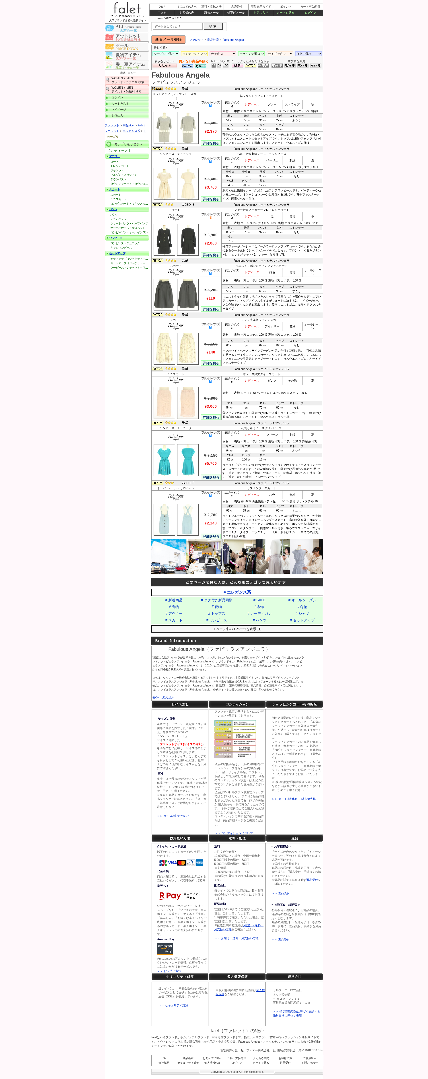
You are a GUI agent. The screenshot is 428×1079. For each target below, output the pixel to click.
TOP (164, 1058)
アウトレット (128, 36)
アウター (114, 156)
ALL (128, 26)
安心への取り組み (163, 697)
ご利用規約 (309, 1058)
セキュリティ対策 (188, 1062)
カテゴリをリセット (127, 144)
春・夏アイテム (130, 64)
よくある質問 (261, 1058)
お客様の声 (285, 1058)
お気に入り (118, 115)
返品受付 (285, 1062)
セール (122, 45)
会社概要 (163, 1062)
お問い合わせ (310, 1062)
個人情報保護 (212, 1062)
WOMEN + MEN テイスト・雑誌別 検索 (126, 89)
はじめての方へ (212, 1058)
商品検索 (188, 1058)
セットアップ (117, 253)
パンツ (113, 209)
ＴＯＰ (162, 12)
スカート (114, 189)
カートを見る (120, 103)
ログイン (117, 97)
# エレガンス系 (237, 592)
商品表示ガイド (261, 6)
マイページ (118, 109)
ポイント (286, 6)
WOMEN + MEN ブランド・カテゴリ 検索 (127, 80)
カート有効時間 (310, 6)
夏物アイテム (128, 54)
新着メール (211, 12)
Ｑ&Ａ (162, 6)
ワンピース (116, 238)
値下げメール (236, 12)
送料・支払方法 (236, 1058)
